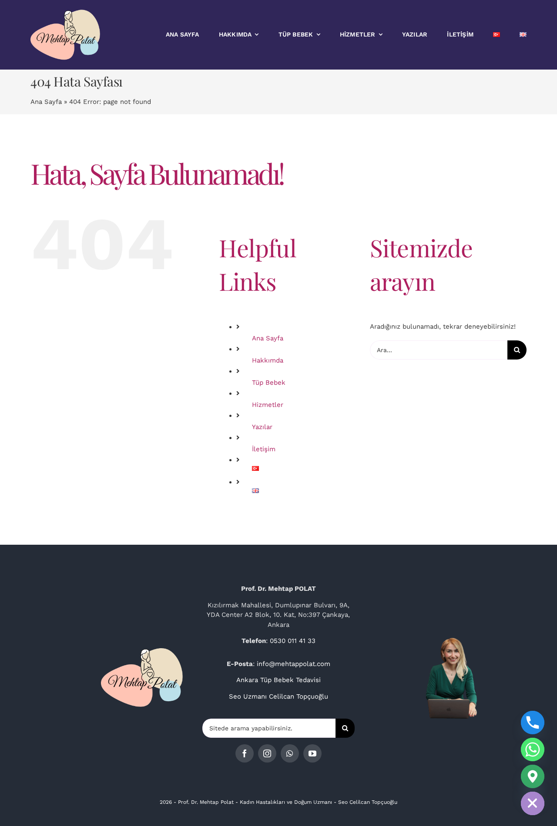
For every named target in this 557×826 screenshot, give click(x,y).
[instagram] (267, 753)
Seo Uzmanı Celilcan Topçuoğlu (278, 696)
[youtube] (312, 753)
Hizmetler (267, 405)
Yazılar (262, 427)
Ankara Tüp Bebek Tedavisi (278, 680)
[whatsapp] (290, 753)
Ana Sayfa (46, 102)
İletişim (263, 449)
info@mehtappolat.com (293, 664)
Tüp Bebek (268, 382)
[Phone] (532, 722)
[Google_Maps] (532, 776)
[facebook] (244, 753)
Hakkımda (267, 360)
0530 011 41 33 (292, 641)
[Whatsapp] (532, 749)
